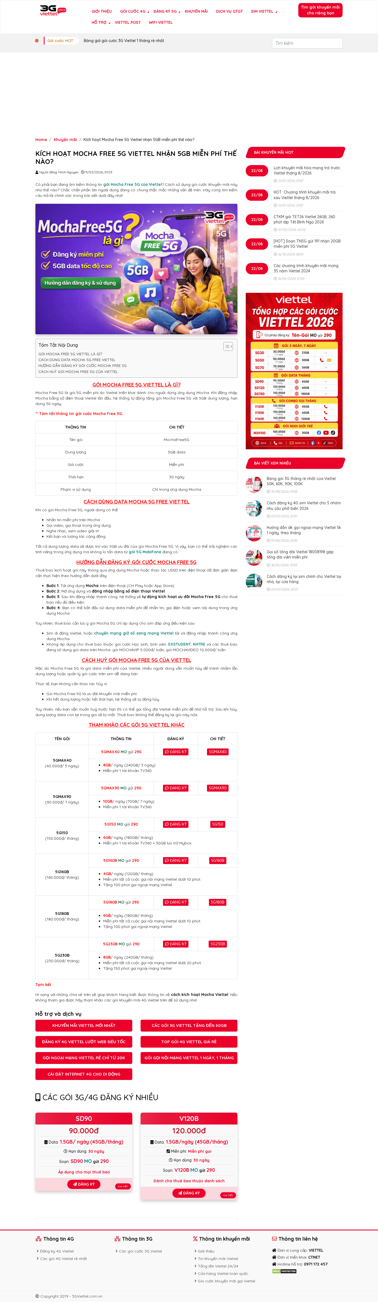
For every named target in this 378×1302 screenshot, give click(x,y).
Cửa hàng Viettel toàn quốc (223, 1273)
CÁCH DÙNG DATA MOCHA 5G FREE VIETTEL (76, 360)
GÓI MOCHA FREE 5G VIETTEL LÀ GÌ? (70, 354)
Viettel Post (128, 22)
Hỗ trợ (99, 22)
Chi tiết (123, 1186)
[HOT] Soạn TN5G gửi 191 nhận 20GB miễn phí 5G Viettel (307, 244)
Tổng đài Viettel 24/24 (218, 1266)
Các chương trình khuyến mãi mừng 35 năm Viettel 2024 (306, 268)
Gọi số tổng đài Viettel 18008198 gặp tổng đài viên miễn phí (300, 554)
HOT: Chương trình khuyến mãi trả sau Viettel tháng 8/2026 (305, 195)
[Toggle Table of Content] (225, 346)
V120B (189, 1118)
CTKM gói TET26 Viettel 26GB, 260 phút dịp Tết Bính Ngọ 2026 (304, 219)
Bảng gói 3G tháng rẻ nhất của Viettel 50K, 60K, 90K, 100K (301, 481)
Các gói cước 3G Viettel (140, 1251)
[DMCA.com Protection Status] (284, 1271)
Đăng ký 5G (165, 11)
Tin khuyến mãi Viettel (218, 1258)
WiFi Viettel (161, 22)
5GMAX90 (218, 788)
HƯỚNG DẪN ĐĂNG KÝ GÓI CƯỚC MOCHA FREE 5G (82, 365)
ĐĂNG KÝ (178, 751)
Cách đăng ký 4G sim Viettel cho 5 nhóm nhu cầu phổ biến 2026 (304, 505)
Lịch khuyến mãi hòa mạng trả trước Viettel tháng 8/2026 (307, 170)
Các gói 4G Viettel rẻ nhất (63, 1258)
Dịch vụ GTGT (229, 11)
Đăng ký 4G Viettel (57, 1251)
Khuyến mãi (196, 11)
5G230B (218, 943)
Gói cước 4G (132, 11)
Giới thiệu (102, 11)
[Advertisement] (189, 94)
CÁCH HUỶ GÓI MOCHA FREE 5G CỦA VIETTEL (78, 371)
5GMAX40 (218, 751)
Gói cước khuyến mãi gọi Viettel (226, 1280)
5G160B (217, 860)
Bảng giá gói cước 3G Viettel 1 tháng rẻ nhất (124, 40)
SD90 (84, 1118)
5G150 (217, 824)
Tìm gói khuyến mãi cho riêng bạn (320, 10)
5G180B (217, 902)
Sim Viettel (262, 11)
